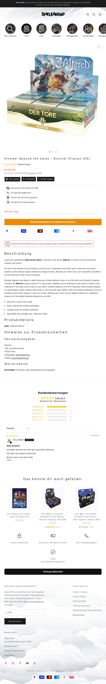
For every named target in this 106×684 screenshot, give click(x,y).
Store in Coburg (80, 592)
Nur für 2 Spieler (47, 179)
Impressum (9, 655)
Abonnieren (15, 621)
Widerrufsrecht (11, 646)
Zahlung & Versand (81, 605)
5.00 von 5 (60, 398)
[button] (10, 164)
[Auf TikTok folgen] (34, 663)
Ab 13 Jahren (14, 179)
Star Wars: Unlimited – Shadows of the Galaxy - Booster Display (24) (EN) (52, 517)
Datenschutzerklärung (34, 601)
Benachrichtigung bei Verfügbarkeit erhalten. (53, 222)
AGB (10, 604)
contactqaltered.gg (20, 358)
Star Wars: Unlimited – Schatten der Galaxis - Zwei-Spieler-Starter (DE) (86, 517)
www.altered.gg (22, 355)
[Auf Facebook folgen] (5, 663)
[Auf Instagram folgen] (13, 663)
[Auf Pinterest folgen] (20, 663)
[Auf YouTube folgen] (27, 663)
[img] (12, 436)
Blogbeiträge (78, 615)
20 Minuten (30, 179)
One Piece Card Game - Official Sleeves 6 (19, 515)
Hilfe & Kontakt (79, 601)
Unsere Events (79, 596)
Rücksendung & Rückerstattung (87, 610)
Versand (31, 173)
